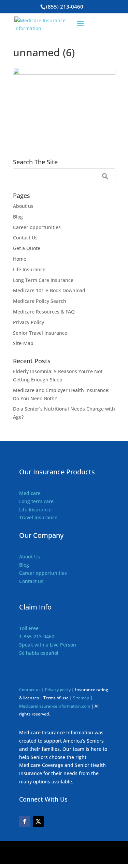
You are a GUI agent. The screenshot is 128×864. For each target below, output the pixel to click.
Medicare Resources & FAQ (44, 311)
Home (19, 259)
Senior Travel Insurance (40, 333)
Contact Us (25, 237)
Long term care (36, 501)
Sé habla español (38, 653)
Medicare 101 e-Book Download (49, 290)
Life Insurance (29, 269)
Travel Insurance (38, 517)
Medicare (30, 493)
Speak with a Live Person (47, 644)
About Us (29, 556)
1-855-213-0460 (36, 636)
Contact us (31, 581)
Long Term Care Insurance (43, 280)
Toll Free (29, 628)
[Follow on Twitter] (38, 821)
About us (23, 206)
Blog (18, 216)
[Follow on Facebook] (24, 821)
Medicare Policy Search (39, 301)
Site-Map (23, 343)
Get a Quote (26, 248)
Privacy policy (58, 690)
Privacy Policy (28, 322)
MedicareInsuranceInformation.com (54, 706)
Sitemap (81, 698)
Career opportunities (37, 227)
